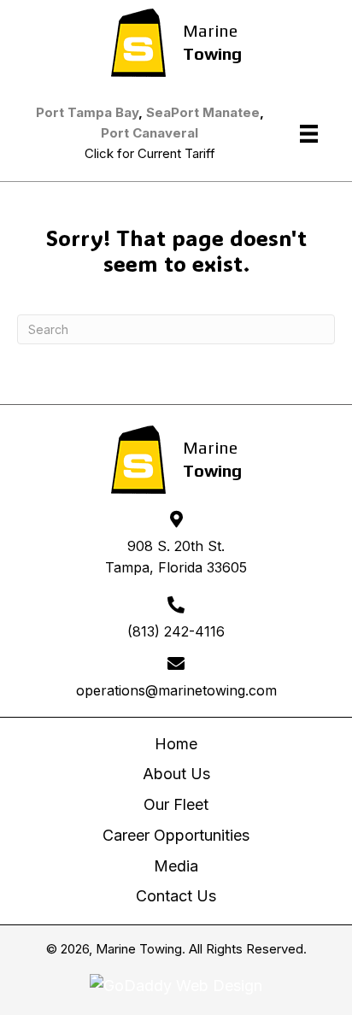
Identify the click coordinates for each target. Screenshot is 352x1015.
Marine (210, 30)
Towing (212, 53)
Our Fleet (176, 804)
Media (176, 866)
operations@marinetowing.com (176, 690)
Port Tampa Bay (87, 112)
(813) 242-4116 (176, 631)
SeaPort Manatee (203, 112)
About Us (176, 774)
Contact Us (176, 896)
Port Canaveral (149, 133)
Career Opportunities (176, 835)
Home (176, 744)
